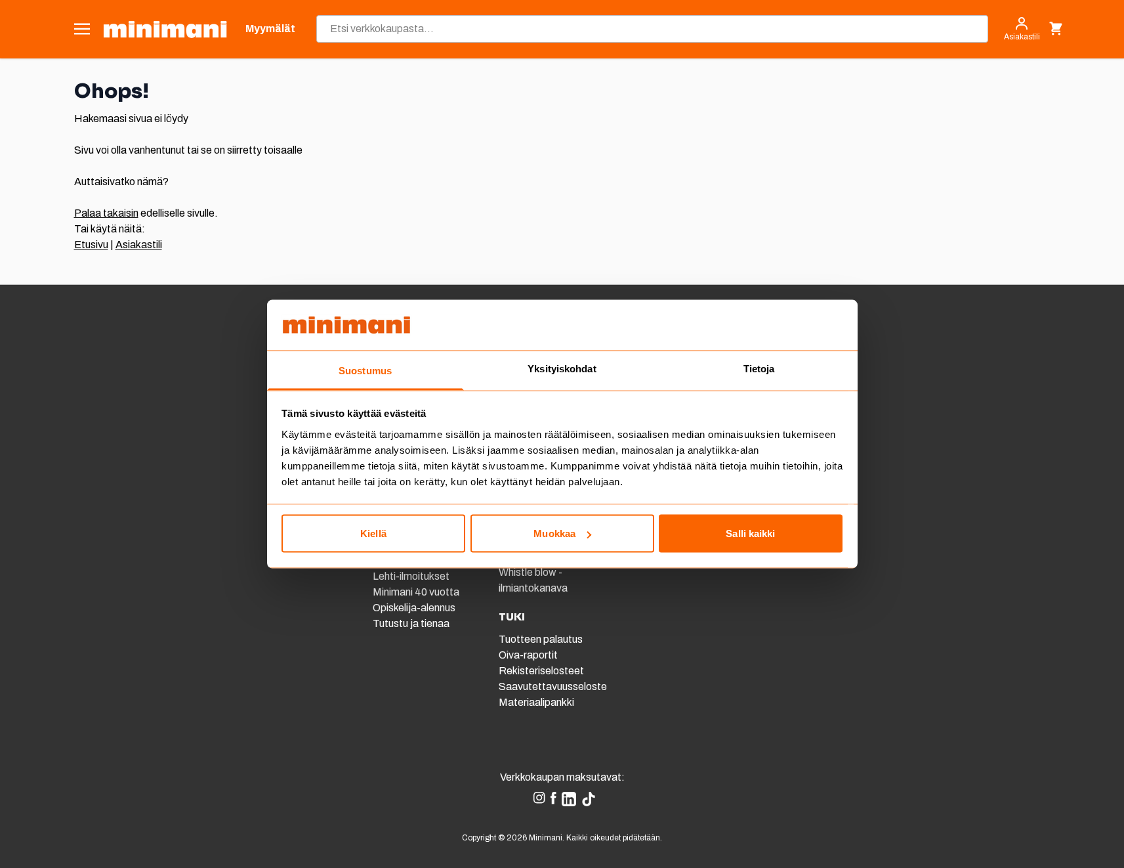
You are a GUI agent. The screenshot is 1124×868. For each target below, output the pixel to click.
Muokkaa (554, 533)
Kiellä (373, 533)
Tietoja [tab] (759, 368)
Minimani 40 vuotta (416, 591)
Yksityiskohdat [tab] (562, 368)
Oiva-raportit (528, 655)
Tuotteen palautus (542, 639)
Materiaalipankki (536, 702)
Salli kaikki (750, 533)
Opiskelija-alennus (414, 607)
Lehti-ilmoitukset (411, 576)
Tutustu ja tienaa (411, 623)
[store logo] (165, 29)
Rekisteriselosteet (541, 670)
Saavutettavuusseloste (553, 686)
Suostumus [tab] (365, 370)
